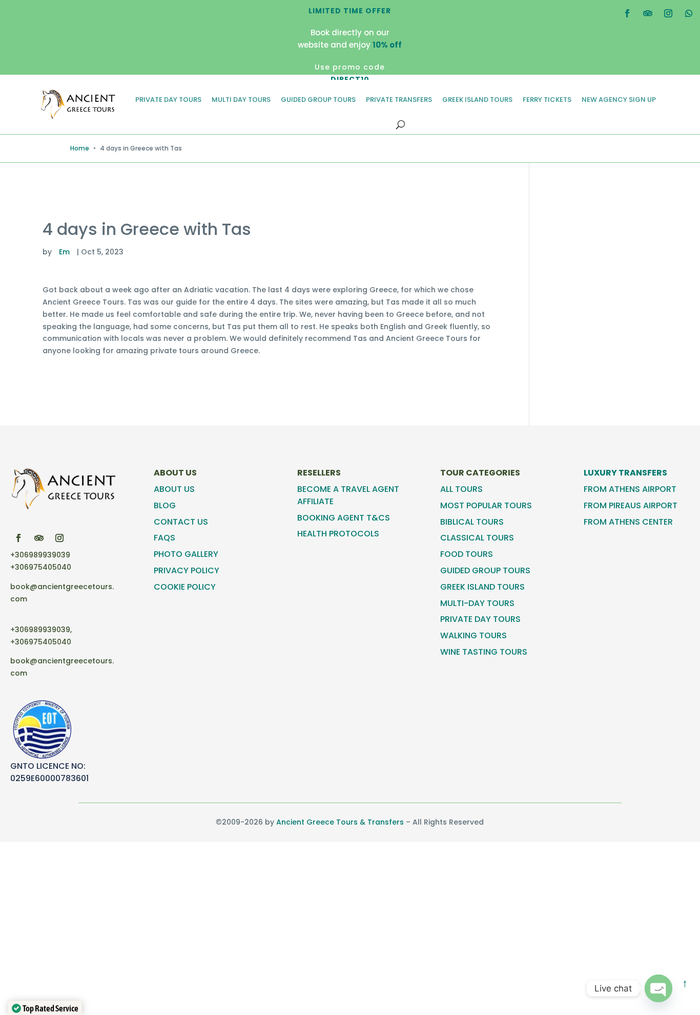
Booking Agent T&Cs (343, 518)
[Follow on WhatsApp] (689, 13)
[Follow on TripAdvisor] (648, 13)
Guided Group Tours (318, 99)
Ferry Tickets (547, 99)
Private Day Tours (168, 99)
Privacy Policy (186, 570)
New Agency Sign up (619, 99)
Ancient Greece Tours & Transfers (340, 822)
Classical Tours (477, 538)
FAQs (164, 538)
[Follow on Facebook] (627, 13)
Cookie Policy (185, 587)
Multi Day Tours (241, 99)
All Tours (461, 489)
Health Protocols (338, 533)
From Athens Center (628, 522)
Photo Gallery (186, 554)
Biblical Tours (472, 522)
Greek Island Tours (477, 99)
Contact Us (181, 522)
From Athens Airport (630, 489)
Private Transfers (399, 99)
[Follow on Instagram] (668, 13)
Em (64, 252)
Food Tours (466, 554)
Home (79, 148)
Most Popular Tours (486, 505)
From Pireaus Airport (630, 505)
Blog (165, 505)
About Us (174, 489)
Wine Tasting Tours (483, 652)
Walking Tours (473, 635)
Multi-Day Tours (477, 603)
